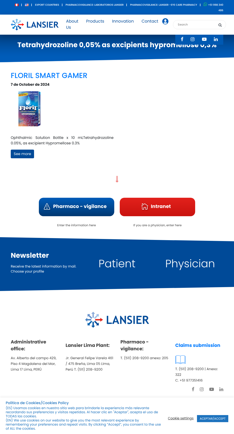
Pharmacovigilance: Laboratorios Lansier (95, 5)
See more (22, 153)
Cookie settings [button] (181, 418)
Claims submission (197, 345)
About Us (72, 24)
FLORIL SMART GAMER (49, 75)
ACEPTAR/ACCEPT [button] (213, 418)
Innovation (123, 21)
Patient (116, 263)
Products (95, 21)
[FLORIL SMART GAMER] (29, 111)
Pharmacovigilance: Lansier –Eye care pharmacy (163, 5)
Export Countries (47, 5)
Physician (190, 263)
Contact (149, 21)
